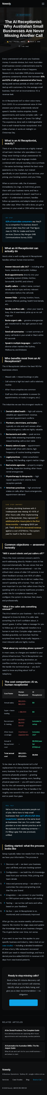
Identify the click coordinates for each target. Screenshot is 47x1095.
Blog (27, 1080)
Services (5, 1080)
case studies (7, 945)
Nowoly (6, 3)
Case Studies (17, 1080)
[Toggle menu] (43, 3)
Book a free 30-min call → (23, 1003)
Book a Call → (38, 1080)
